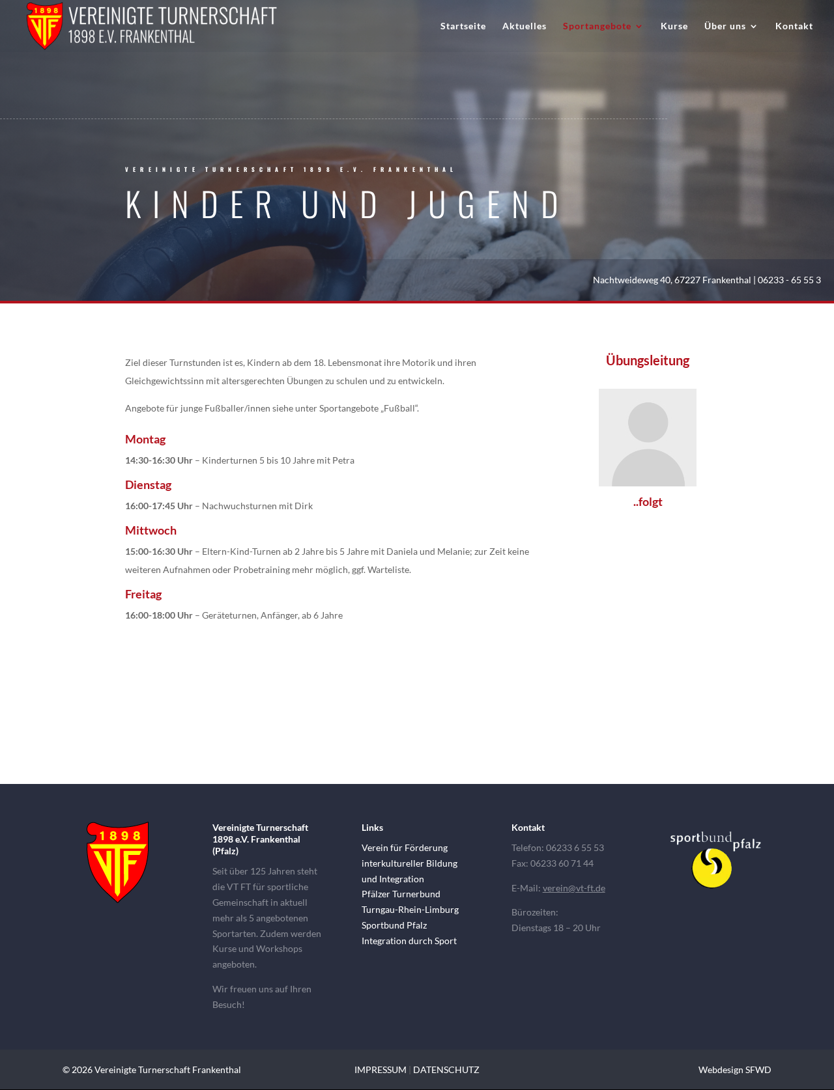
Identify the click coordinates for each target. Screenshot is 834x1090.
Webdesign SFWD (734, 1069)
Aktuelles (524, 26)
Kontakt (794, 26)
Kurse (674, 26)
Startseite (463, 26)
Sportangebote (597, 26)
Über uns (725, 26)
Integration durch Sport (409, 940)
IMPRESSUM (380, 1069)
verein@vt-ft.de (574, 887)
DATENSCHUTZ (446, 1069)
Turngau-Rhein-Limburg (410, 909)
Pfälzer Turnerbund (401, 893)
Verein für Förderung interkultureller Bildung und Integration (409, 863)
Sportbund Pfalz (394, 924)
